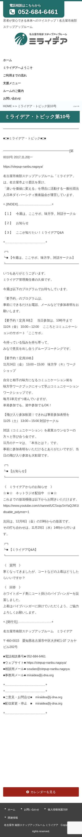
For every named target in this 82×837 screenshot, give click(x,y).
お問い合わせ (12, 98)
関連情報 (13, 817)
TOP (71, 789)
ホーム (7, 60)
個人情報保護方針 (58, 809)
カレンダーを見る (43, 792)
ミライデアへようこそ (18, 67)
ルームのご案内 (13, 91)
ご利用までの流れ (15, 75)
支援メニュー (12, 83)
